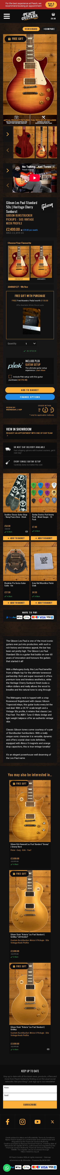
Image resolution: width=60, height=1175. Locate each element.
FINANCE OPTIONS (30, 397)
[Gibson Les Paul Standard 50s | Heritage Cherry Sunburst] (30, 74)
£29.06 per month (30, 229)
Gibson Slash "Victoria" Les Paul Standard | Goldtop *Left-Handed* (30, 938)
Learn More (40, 370)
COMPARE (50, 28)
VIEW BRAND (31, 28)
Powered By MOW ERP (41, 1160)
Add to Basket (17, 538)
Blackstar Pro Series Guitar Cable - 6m (15, 584)
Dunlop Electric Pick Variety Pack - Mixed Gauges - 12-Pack (43, 517)
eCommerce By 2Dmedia (20, 1160)
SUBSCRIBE (30, 1104)
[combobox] (21, 343)
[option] (24, 142)
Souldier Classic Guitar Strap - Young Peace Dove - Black (15, 515)
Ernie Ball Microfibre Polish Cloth (43, 584)
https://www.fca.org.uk (30, 1152)
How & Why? (51, 4)
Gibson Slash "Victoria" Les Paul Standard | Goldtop (30, 1031)
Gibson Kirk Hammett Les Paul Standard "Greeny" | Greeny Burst (30, 847)
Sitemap (47, 1157)
